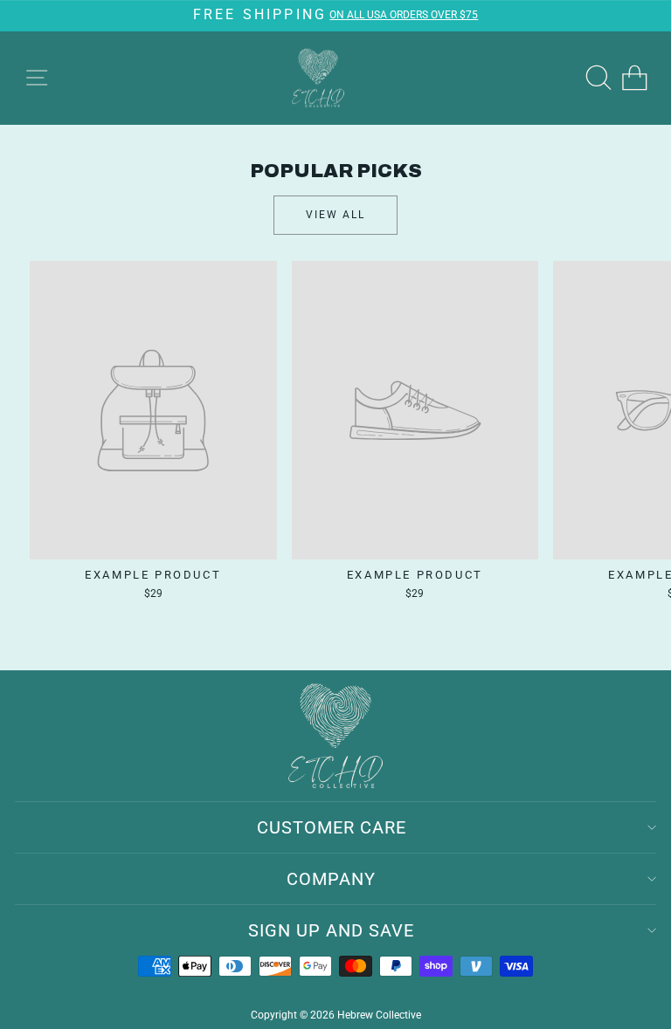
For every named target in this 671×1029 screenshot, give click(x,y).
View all (335, 215)
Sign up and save (331, 930)
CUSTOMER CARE (331, 827)
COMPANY (331, 878)
